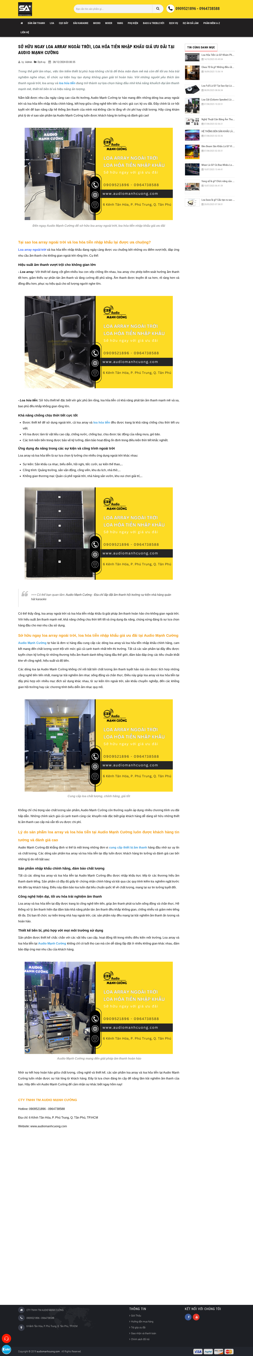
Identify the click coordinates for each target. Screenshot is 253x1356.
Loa (52, 23)
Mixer (108, 23)
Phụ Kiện (133, 23)
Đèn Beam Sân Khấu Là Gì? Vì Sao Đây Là (223, 146)
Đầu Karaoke (80, 23)
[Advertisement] (98, 1217)
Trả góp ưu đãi (138, 1327)
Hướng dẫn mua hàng (142, 1321)
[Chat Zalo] (6, 1349)
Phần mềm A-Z (211, 23)
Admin (28, 62)
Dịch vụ (173, 23)
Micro (96, 23)
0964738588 (209, 8)
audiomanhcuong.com (48, 1351)
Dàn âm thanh (36, 23)
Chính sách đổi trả (140, 1339)
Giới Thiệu (136, 1315)
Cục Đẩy (63, 23)
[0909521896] (6, 1338)
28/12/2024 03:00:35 (64, 62)
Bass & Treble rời (153, 23)
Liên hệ (25, 32)
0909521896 (186, 8)
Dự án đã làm (191, 23)
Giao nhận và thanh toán (143, 1333)
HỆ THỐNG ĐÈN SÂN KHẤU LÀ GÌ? (219, 131)
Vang (120, 23)
